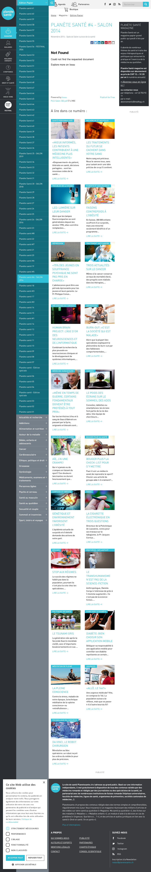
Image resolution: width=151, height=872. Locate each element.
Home (53, 15)
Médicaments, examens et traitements (32, 479)
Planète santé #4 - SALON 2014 (30, 278)
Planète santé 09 (26, 351)
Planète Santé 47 (26, 87)
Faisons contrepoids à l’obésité (96, 211)
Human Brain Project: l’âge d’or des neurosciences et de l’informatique (65, 335)
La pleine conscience (60, 690)
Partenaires (83, 4)
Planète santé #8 (26, 233)
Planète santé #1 (26, 318)
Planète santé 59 (26, 19)
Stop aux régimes (64, 572)
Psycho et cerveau (28, 491)
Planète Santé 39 (26, 131)
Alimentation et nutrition (31, 428)
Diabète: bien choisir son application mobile (99, 637)
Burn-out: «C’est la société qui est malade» (98, 331)
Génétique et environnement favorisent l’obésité (63, 519)
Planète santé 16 (26, 307)
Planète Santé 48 (26, 82)
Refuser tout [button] (35, 857)
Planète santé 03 (26, 401)
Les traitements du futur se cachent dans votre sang (97, 148)
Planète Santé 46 (26, 93)
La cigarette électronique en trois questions (98, 517)
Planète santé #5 (26, 271)
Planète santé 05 (26, 381)
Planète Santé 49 (26, 77)
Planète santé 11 (26, 340)
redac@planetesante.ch (122, 862)
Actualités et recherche (30, 417)
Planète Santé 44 (26, 104)
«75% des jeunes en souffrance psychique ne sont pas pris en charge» (65, 273)
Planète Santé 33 (26, 167)
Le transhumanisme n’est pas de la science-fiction (98, 577)
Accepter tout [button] (15, 857)
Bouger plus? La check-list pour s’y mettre (97, 462)
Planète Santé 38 (26, 137)
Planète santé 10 (26, 345)
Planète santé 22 (26, 239)
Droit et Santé (8, 83)
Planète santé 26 (26, 208)
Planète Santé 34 (26, 162)
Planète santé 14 (26, 324)
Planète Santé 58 (26, 24)
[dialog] (25, 824)
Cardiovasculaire (27, 454)
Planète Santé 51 (26, 66)
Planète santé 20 (26, 255)
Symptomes (8, 72)
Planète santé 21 (26, 249)
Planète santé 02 (26, 406)
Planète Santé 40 (26, 126)
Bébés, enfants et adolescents (27, 441)
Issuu (64, 97)
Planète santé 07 (26, 362)
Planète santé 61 (26, 8)
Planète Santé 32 (26, 172)
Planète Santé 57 (26, 30)
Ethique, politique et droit (31, 460)
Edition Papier (26, 2)
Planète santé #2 (26, 302)
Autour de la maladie (29, 434)
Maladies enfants (8, 59)
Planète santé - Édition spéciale (29, 369)
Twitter (120, 843)
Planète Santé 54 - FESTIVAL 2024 (32, 48)
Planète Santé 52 (26, 60)
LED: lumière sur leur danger (63, 209)
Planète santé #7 (26, 244)
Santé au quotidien (28, 503)
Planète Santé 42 (26, 115)
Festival (8, 110)
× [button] (44, 782)
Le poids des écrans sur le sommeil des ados (98, 396)
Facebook (121, 838)
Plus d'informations (71, 825)
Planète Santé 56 (26, 35)
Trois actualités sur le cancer (97, 267)
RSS (119, 854)
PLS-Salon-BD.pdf (59, 100)
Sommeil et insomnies (30, 514)
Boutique (73, 9)
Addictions (24, 423)
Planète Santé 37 (26, 142)
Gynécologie (25, 471)
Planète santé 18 (26, 285)
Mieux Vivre (8, 97)
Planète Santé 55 (26, 41)
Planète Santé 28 (26, 197)
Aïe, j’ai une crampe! (60, 460)
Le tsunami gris (63, 633)
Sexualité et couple (28, 509)
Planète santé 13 (26, 329)
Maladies (8, 47)
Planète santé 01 (26, 412)
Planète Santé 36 (26, 148)
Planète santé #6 (26, 260)
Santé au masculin (28, 497)
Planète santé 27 (26, 203)
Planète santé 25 (26, 214)
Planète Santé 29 (26, 192)
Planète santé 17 (26, 296)
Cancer (22, 449)
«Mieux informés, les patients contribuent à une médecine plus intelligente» (65, 150)
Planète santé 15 (26, 313)
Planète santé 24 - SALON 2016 (30, 221)
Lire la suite (59, 178)
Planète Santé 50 (26, 71)
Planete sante (8, 13)
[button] (92, 42)
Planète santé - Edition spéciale (29, 394)
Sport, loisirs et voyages (31, 520)
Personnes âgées (27, 486)
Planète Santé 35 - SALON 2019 (30, 155)
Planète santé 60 (26, 13)
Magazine (8, 36)
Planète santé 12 (26, 334)
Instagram (122, 848)
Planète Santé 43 (26, 109)
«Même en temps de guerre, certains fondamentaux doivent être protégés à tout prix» (65, 402)
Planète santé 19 (26, 266)
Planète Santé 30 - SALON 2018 (30, 185)
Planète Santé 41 (26, 120)
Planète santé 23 (26, 228)
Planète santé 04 (26, 387)
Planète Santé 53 (26, 55)
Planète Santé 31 (26, 178)
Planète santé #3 (26, 291)
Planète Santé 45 (26, 98)
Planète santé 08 (26, 356)
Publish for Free (107, 97)
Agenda (61, 4)
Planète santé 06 (26, 376)
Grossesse (24, 466)
